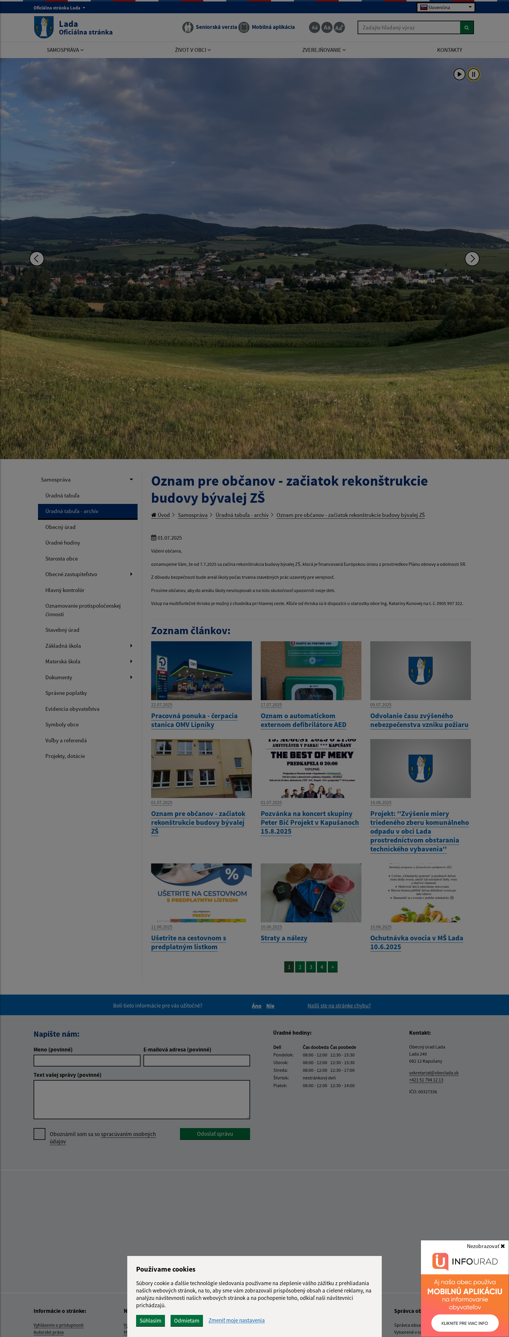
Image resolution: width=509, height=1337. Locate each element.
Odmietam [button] (186, 1320)
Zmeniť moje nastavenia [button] (237, 1320)
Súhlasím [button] (150, 1320)
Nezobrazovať (483, 1245)
